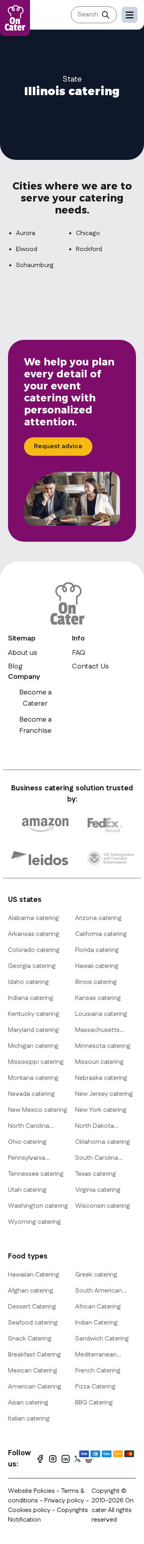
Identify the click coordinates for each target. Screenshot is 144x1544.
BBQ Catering (94, 1402)
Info (78, 638)
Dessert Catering (32, 1306)
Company (24, 677)
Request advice (58, 446)
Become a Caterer (35, 698)
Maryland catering (33, 1030)
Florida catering (97, 950)
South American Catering (98, 1291)
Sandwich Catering (102, 1338)
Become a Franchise (35, 725)
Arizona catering (98, 918)
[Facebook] (40, 1459)
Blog (15, 666)
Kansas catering (98, 998)
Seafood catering (33, 1322)
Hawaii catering (96, 966)
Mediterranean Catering (95, 1355)
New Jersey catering (104, 1094)
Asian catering (28, 1402)
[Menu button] (130, 15)
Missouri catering (99, 1062)
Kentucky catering (33, 1014)
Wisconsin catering (102, 1206)
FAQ (78, 653)
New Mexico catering (37, 1110)
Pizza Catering (95, 1386)
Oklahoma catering (102, 1142)
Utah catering (27, 1190)
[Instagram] (53, 1459)
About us (22, 653)
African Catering (98, 1306)
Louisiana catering (101, 1014)
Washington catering (38, 1206)
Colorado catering (34, 950)
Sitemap (22, 638)
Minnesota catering (102, 1046)
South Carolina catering (96, 1158)
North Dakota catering (94, 1126)
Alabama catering (33, 918)
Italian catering (29, 1418)
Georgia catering (32, 966)
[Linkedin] (65, 1459)
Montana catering (33, 1078)
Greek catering (96, 1274)
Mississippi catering (36, 1062)
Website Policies (31, 1491)
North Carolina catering (28, 1126)
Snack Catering (30, 1338)
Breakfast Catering (34, 1354)
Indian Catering (96, 1322)
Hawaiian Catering (33, 1274)
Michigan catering (33, 1046)
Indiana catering (30, 998)
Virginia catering (97, 1190)
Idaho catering (28, 982)
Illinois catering (96, 982)
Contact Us (90, 666)
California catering (101, 934)
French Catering (97, 1370)
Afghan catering (30, 1290)
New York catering (100, 1110)
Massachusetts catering (97, 1030)
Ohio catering (27, 1142)
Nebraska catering (101, 1078)
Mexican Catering (32, 1370)
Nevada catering (31, 1094)
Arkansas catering (33, 934)
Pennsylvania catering (26, 1158)
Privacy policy (65, 1500)
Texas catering (95, 1174)
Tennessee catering (36, 1174)
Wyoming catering (34, 1222)
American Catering (34, 1386)
